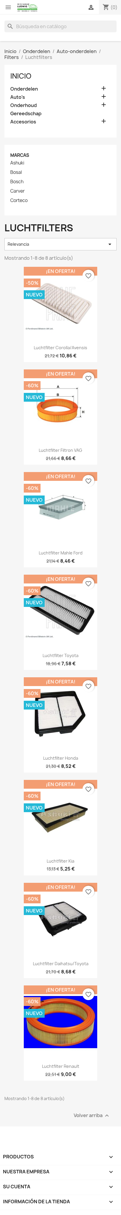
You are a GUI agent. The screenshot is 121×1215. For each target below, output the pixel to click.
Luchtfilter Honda (60, 758)
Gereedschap (25, 114)
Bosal (16, 172)
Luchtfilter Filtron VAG (60, 450)
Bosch (16, 182)
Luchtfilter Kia (60, 861)
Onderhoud (23, 105)
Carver (17, 191)
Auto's (17, 97)
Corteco (19, 200)
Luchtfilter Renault (60, 1066)
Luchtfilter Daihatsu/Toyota (60, 963)
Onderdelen (24, 89)
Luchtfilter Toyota (60, 655)
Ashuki (17, 163)
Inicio (20, 76)
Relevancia (60, 244)
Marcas (19, 155)
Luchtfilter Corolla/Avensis (60, 347)
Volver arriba (92, 1115)
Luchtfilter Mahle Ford (61, 553)
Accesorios (23, 122)
